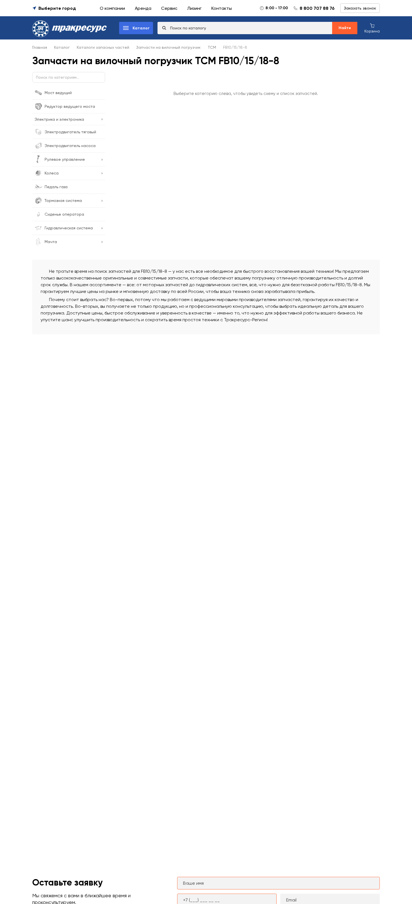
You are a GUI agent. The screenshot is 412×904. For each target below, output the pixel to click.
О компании (112, 8)
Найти (345, 27)
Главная (39, 47)
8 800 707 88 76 (317, 8)
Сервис (169, 8)
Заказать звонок (360, 8)
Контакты (221, 8)
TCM (212, 47)
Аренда (143, 8)
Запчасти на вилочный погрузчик (168, 47)
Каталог (62, 47)
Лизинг (194, 8)
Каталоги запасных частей (103, 47)
